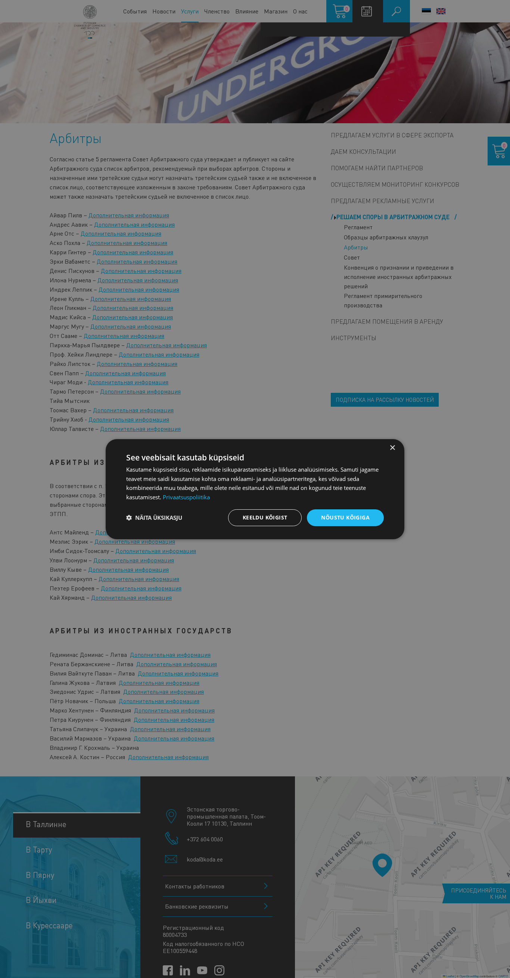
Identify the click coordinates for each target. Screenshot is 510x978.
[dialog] (255, 489)
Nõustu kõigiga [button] (345, 517)
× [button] (392, 447)
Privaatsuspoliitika (186, 497)
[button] (154, 517)
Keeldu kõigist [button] (265, 517)
